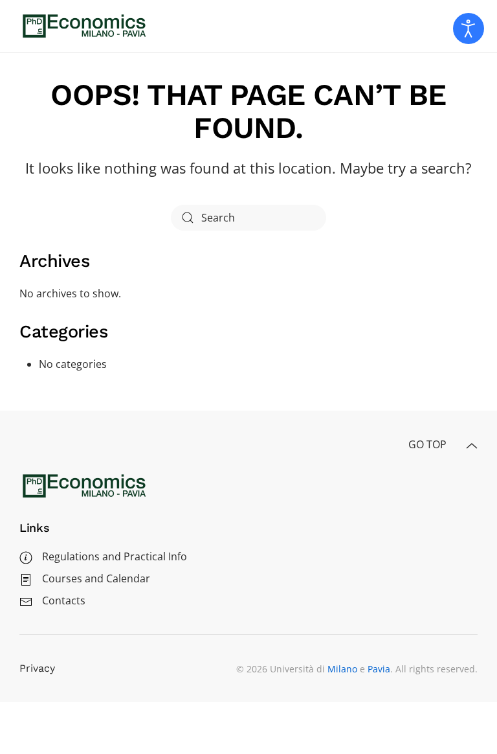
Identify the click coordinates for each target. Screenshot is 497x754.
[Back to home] (84, 26)
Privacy (37, 668)
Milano (342, 669)
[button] (472, 446)
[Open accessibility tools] (468, 28)
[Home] (84, 484)
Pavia (379, 669)
